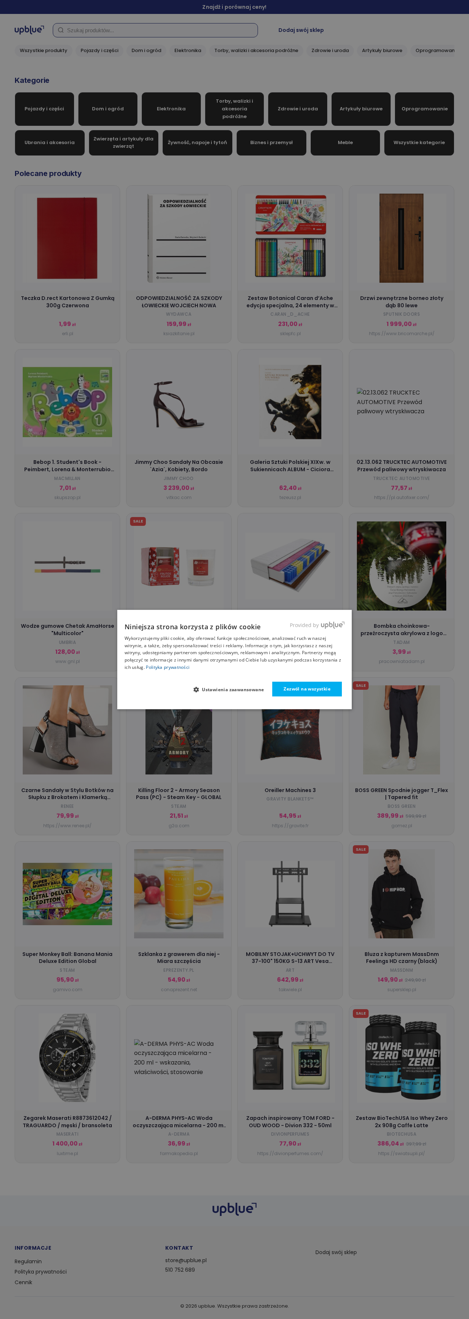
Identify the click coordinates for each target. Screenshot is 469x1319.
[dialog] (234, 660)
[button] (231, 689)
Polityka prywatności (167, 667)
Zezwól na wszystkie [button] (307, 689)
